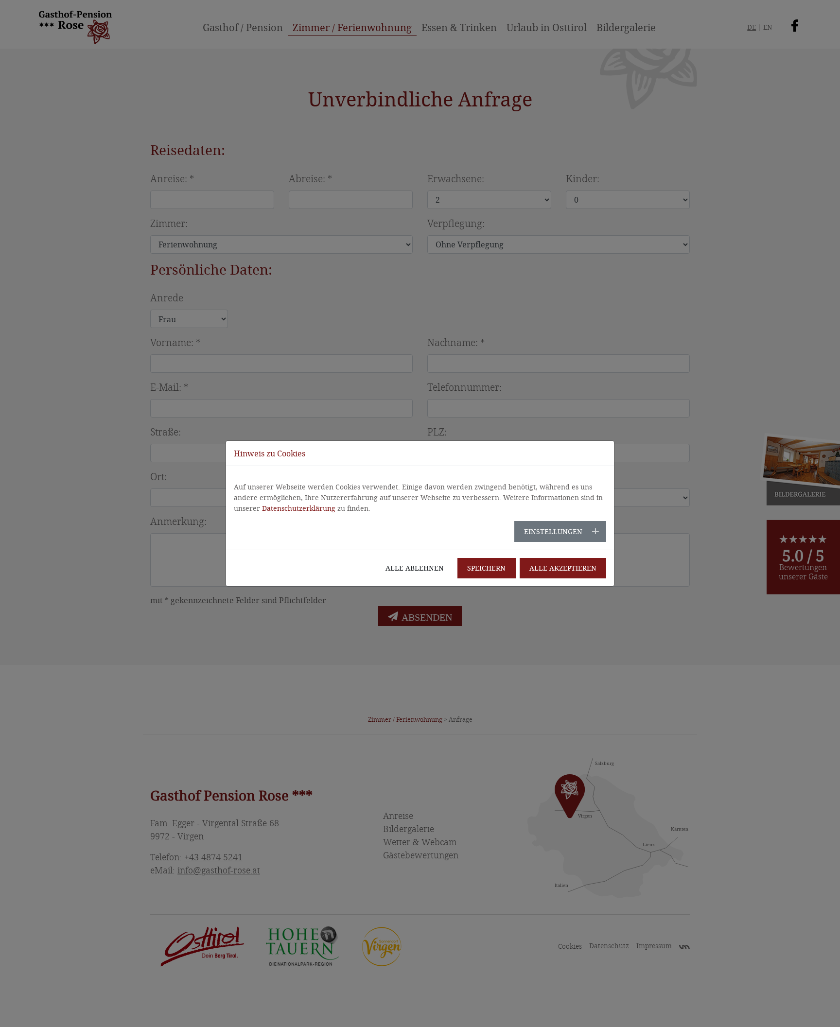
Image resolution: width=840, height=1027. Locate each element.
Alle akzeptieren (562, 568)
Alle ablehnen (414, 568)
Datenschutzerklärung (298, 508)
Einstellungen (553, 531)
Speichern (486, 568)
